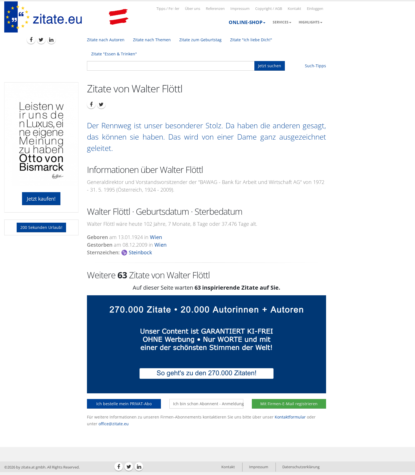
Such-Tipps (315, 65)
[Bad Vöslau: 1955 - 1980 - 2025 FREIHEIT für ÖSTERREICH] (119, 17)
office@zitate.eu (114, 423)
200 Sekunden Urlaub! (41, 227)
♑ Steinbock (136, 252)
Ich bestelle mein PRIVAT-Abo (124, 403)
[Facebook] (31, 39)
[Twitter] (41, 39)
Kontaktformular (290, 417)
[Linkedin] (51, 39)
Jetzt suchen (269, 65)
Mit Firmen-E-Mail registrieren (289, 403)
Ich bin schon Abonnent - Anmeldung (208, 403)
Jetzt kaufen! (41, 198)
